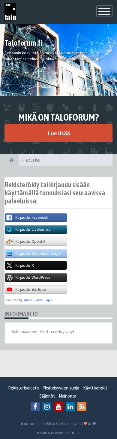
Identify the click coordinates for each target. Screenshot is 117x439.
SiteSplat (63, 423)
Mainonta (67, 396)
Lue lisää (58, 133)
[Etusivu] (11, 160)
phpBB (45, 423)
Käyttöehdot (95, 388)
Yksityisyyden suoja (61, 388)
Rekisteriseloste (23, 388)
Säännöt (47, 396)
